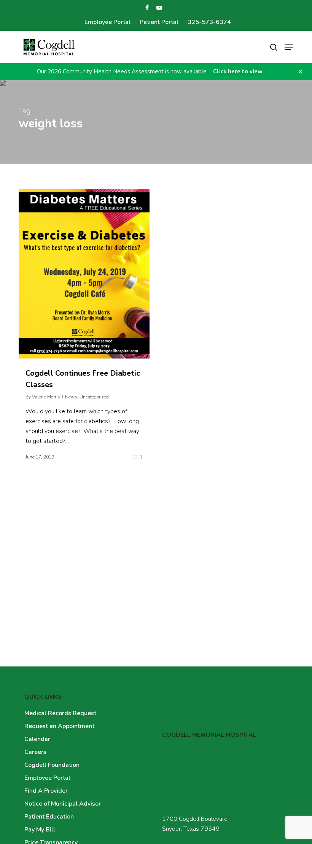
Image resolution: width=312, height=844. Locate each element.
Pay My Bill (39, 829)
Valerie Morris (46, 397)
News (71, 397)
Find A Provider (46, 791)
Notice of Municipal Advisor (62, 804)
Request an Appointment (59, 726)
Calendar (37, 739)
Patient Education (49, 816)
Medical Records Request (60, 713)
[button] (289, 47)
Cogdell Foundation (52, 765)
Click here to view (238, 71)
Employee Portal (47, 778)
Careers (35, 752)
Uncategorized (94, 397)
